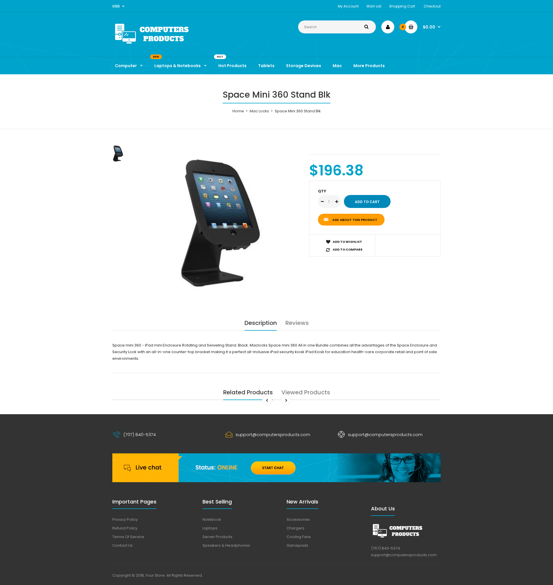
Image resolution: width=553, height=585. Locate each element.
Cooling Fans (299, 536)
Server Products (217, 536)
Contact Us (122, 545)
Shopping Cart (402, 6)
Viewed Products (305, 392)
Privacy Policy (125, 519)
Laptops (209, 528)
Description (261, 323)
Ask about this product (354, 219)
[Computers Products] (164, 45)
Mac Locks (259, 111)
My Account (348, 6)
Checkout (432, 6)
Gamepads (297, 545)
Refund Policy (124, 528)
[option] (220, 223)
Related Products (248, 392)
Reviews (297, 323)
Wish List (373, 6)
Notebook (211, 519)
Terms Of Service (128, 536)
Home (238, 111)
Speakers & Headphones (226, 545)
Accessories (298, 519)
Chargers (295, 528)
